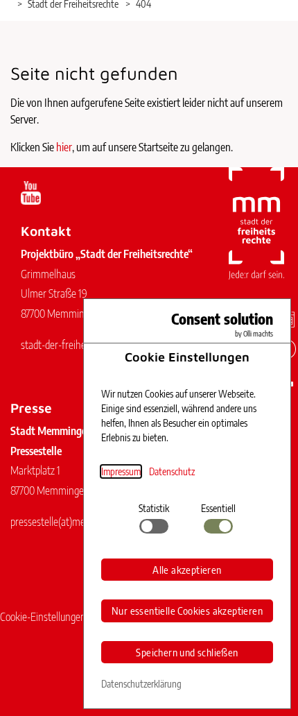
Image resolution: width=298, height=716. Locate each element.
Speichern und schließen (187, 652)
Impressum (121, 471)
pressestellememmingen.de (73, 522)
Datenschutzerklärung (141, 684)
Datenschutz (172, 471)
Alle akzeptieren (186, 569)
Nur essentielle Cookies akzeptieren (187, 610)
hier (64, 147)
